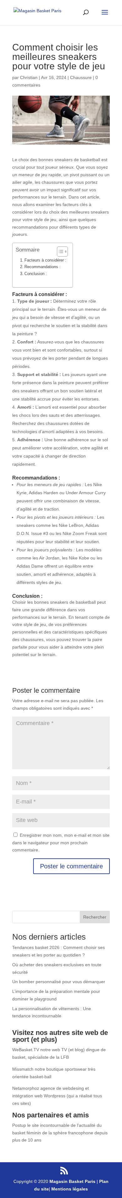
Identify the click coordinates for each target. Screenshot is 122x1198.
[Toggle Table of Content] (59, 251)
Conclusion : (35, 274)
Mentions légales (69, 1188)
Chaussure (81, 77)
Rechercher (94, 917)
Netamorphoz (25, 1088)
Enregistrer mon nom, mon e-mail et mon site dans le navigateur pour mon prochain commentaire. (60, 843)
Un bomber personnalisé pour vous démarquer (58, 981)
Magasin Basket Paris (72, 1181)
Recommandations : (42, 267)
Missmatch (22, 1069)
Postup (19, 1125)
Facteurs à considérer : (45, 260)
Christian (29, 77)
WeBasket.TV (25, 1049)
